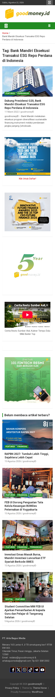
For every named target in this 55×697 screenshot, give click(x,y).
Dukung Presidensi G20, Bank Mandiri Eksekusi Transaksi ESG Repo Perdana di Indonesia (25, 104)
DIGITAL (9, 599)
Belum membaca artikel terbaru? (27, 415)
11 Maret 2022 (12, 112)
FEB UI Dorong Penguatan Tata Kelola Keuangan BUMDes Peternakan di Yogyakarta (24, 506)
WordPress (37, 692)
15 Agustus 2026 (13, 461)
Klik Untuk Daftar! (27, 178)
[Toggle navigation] (6, 25)
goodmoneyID (27, 112)
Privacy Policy (12, 688)
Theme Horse (40, 688)
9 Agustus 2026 (12, 621)
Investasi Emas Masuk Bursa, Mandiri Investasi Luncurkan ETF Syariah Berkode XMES (25, 558)
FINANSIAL (22, 446)
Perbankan (23, 93)
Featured (10, 93)
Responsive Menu (49, 2)
